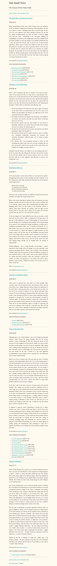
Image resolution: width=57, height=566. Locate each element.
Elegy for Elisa (15, 74)
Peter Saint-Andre (13, 563)
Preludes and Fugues (17, 322)
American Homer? (15, 461)
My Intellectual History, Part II (19, 446)
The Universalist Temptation (19, 72)
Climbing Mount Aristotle (18, 324)
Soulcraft (14, 320)
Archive (15, 13)
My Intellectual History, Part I (19, 444)
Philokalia (14, 457)
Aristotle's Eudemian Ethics (18, 275)
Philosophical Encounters (18, 453)
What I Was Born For (16, 329)
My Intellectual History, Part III (20, 449)
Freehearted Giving (17, 70)
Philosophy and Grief (17, 68)
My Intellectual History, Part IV (20, 451)
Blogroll (23, 13)
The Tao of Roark (16, 442)
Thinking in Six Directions (18, 84)
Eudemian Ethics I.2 (18, 266)
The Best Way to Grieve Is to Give (20, 18)
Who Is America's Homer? (18, 554)
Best (19, 13)
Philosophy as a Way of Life (19, 455)
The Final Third (16, 80)
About (10, 13)
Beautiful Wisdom (22, 60)
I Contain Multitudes (17, 438)
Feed (27, 13)
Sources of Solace (16, 78)
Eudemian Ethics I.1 (16, 168)
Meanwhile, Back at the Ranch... (20, 76)
